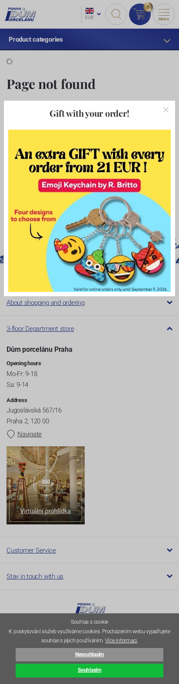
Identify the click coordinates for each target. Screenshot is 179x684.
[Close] (166, 110)
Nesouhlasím (89, 654)
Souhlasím (89, 670)
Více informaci (121, 641)
